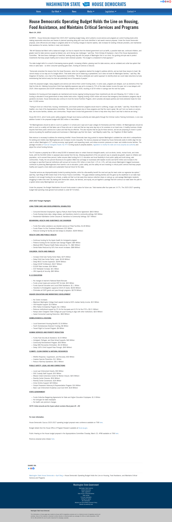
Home (38, 12)
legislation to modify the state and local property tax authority (114, 145)
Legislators (109, 12)
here (101, 422)
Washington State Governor (86, 488)
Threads (168, 1)
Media (89, 12)
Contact (130, 12)
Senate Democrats (86, 490)
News (74, 12)
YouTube (170, 1)
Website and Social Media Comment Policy (86, 502)
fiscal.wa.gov (83, 428)
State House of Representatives (86, 493)
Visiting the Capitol (86, 499)
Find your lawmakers (86, 497)
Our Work (55, 12)
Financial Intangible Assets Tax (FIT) (55, 145)
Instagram (166, 1)
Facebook (163, 1)
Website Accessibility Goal (86, 504)
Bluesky (29, 468)
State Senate (86, 495)
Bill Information (86, 500)
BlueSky (161, 1)
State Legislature (86, 492)
